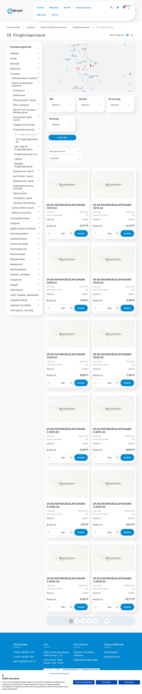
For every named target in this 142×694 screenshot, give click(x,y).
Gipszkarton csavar (23, 171)
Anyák (13, 58)
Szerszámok (16, 289)
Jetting (18, 159)
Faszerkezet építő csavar (22, 118)
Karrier (55, 15)
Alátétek (14, 53)
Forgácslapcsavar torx (26, 154)
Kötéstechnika (17, 259)
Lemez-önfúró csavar (23, 207)
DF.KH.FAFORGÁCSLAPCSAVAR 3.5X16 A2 (112, 430)
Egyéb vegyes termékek (23, 228)
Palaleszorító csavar (23, 181)
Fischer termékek (19, 243)
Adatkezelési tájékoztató (86, 659)
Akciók (67, 7)
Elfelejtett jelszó (112, 656)
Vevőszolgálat (110, 652)
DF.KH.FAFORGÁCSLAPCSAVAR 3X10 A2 (66, 206)
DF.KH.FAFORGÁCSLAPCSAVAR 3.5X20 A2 (66, 505)
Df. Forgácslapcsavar (105, 27)
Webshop (53, 7)
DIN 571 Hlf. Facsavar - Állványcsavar (25, 111)
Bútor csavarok (21, 105)
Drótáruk (15, 223)
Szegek (14, 284)
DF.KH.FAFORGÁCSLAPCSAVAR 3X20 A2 (112, 281)
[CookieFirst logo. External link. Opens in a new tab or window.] (3, 675)
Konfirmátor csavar (23, 176)
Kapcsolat (41, 15)
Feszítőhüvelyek (18, 238)
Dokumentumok (83, 7)
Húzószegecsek (18, 249)
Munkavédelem (18, 269)
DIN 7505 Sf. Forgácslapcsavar (23, 148)
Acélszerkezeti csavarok (24, 78)
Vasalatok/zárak (18, 300)
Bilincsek (14, 63)
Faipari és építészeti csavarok (53, 27)
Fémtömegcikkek (19, 233)
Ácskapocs (19, 90)
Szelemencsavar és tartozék (23, 187)
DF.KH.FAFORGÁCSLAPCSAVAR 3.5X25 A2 (112, 505)
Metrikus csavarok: (21, 212)
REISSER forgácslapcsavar (23, 165)
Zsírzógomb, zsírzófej (21, 310)
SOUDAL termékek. (20, 274)
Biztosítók (15, 68)
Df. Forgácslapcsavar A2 (27, 140)
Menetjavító (16, 264)
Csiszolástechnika (19, 218)
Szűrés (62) (62, 137)
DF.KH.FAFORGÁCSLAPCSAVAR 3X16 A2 (66, 281)
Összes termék (13, 27)
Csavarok (30, 27)
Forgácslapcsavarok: (81, 27)
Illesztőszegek (17, 254)
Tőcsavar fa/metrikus (24, 203)
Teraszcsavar (20, 193)
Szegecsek (16, 279)
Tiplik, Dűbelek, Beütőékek (24, 295)
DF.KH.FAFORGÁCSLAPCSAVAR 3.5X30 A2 (66, 580)
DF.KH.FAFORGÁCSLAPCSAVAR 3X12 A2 (112, 206)
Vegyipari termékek (20, 305)
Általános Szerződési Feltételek (84, 654)
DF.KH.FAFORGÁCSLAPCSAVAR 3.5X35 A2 (112, 580)
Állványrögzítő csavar (24, 100)
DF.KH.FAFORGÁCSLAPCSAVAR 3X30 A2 (112, 356)
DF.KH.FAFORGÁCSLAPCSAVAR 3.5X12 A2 (66, 430)
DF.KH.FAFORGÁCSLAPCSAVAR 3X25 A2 (66, 356)
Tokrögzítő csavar (22, 198)
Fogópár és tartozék (24, 124)
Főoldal (40, 7)
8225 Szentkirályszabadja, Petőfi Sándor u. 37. (56, 654)
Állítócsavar (19, 95)
